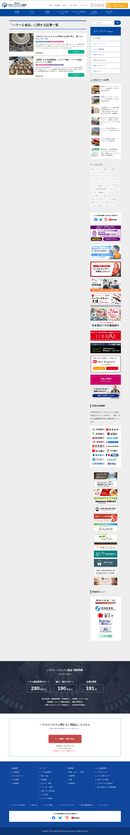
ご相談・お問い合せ (66, 739)
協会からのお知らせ (100, 60)
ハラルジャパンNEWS (62, 12)
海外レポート (98, 71)
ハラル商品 (93, 12)
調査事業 (72, 776)
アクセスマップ (18, 776)
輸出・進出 (44, 776)
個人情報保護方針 (87, 805)
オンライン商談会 (47, 798)
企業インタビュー (99, 54)
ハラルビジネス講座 (96, 185)
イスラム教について (103, 776)
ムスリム (104, 182)
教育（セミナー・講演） (77, 772)
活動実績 (47, 12)
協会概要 (57, 5)
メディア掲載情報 (99, 49)
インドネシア (107, 185)
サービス (32, 12)
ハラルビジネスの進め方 (105, 783)
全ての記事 (97, 38)
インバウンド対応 (47, 787)
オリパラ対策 (94, 195)
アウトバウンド (105, 179)
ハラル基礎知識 (100, 768)
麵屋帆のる (102, 192)
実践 (70, 779)
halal (92, 169)
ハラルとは (101, 172)
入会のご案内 (73, 5)
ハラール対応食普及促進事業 (98, 189)
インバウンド (108, 175)
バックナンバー (112, 368)
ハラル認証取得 (46, 772)
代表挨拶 (16, 772)
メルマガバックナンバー (67, 805)
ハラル (107, 172)
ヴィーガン (94, 192)
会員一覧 (34, 805)
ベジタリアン (110, 192)
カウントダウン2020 (102, 202)
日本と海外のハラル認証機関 (106, 787)
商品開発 (44, 779)
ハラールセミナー (95, 182)
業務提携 (72, 783)
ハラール (93, 172)
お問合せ (64, 5)
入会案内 (16, 779)
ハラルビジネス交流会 (96, 205)
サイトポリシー (104, 805)
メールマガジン (83, 5)
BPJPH (93, 202)
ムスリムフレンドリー (96, 175)
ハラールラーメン (113, 182)
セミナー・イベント (100, 43)
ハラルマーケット (109, 205)
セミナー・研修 (46, 783)
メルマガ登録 (99, 368)
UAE (117, 205)
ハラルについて (102, 772)
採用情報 (16, 783)
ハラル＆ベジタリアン (113, 189)
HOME (50, 5)
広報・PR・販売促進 (48, 791)
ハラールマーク (115, 179)
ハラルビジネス (95, 179)
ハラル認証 (112, 169)
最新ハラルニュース (100, 65)
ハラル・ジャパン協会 (101, 169)
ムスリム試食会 (112, 199)
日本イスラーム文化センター (98, 199)
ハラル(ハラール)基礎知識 (78, 12)
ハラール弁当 (103, 195)
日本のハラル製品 (102, 779)
